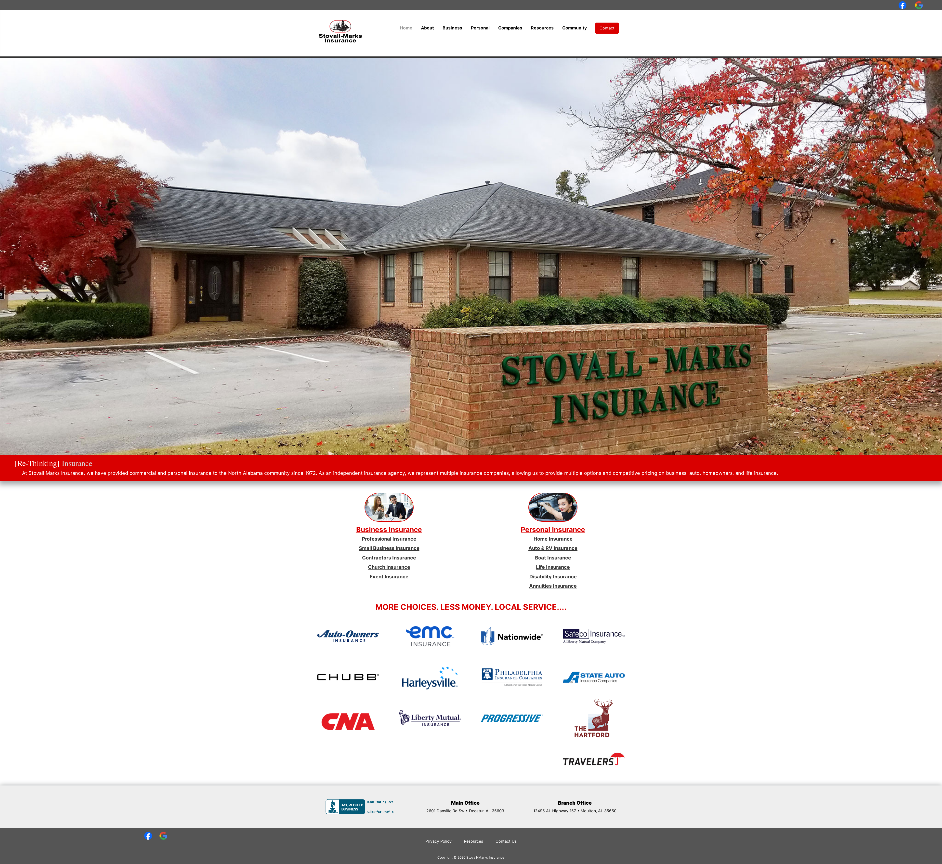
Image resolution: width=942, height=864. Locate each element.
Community (574, 27)
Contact (607, 28)
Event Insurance (389, 577)
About (427, 27)
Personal (480, 27)
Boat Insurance (553, 558)
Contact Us (506, 841)
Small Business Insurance (389, 548)
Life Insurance (553, 567)
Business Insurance (389, 529)
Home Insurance (553, 539)
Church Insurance (389, 567)
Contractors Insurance (389, 558)
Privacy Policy (438, 841)
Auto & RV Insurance (552, 548)
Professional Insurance (389, 539)
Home (406, 27)
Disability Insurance (553, 577)
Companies (510, 27)
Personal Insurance (553, 529)
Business (452, 27)
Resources (542, 27)
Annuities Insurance (553, 586)
